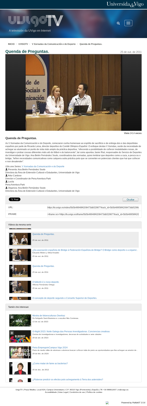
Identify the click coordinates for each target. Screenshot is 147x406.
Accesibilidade (51, 392)
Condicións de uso (77, 392)
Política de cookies (94, 392)
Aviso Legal (63, 392)
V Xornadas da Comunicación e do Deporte (54, 44)
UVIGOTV (23, 44)
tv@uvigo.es (123, 390)
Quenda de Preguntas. (91, 44)
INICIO (11, 44)
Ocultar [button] (130, 199)
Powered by (133, 403)
